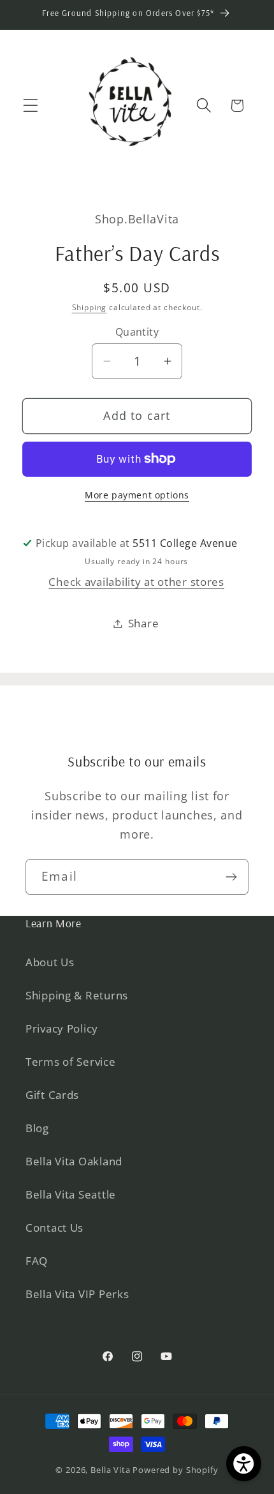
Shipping (89, 307)
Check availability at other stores (136, 581)
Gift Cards (52, 1094)
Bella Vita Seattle (70, 1194)
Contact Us (54, 1227)
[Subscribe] (231, 877)
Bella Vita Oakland (73, 1161)
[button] (31, 106)
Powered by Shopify (175, 1469)
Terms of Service (70, 1061)
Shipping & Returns (76, 995)
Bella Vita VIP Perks (77, 1294)
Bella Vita (110, 1469)
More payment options (137, 495)
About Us (50, 962)
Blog (37, 1128)
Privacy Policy (61, 1028)
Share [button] (143, 623)
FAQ (36, 1260)
